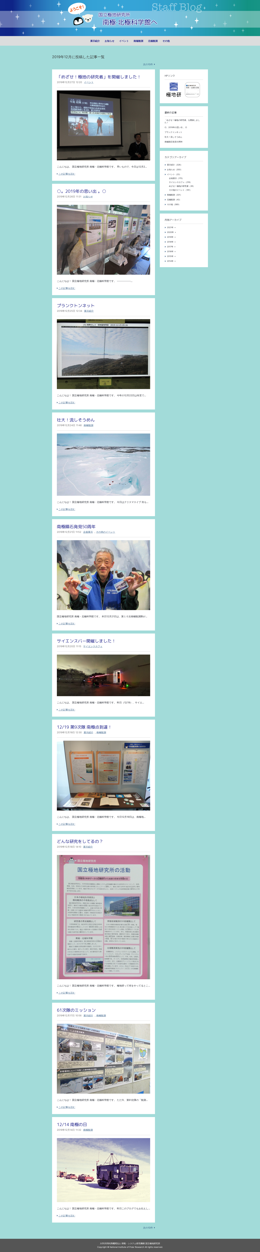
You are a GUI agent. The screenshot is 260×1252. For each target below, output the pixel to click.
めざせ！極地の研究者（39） (182, 186)
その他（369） (173, 204)
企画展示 (88, 531)
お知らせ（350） (174, 169)
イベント (124, 40)
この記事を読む (66, 173)
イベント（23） (174, 174)
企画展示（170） (176, 178)
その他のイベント (105, 531)
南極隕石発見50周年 (76, 527)
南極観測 (138, 40)
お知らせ (109, 40)
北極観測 (153, 40)
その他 (166, 40)
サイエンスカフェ (92, 646)
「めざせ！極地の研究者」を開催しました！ (99, 77)
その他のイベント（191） (180, 190)
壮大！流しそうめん (76, 420)
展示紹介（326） (174, 165)
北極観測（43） (174, 199)
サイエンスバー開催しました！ (86, 641)
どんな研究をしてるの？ (80, 841)
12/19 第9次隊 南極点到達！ (84, 727)
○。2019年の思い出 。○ (81, 191)
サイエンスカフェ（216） (180, 182)
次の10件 (148, 64)
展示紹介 (95, 40)
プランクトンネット (76, 305)
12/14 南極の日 (72, 1124)
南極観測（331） (174, 195)
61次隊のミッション (76, 1010)
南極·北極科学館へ (130, 22)
